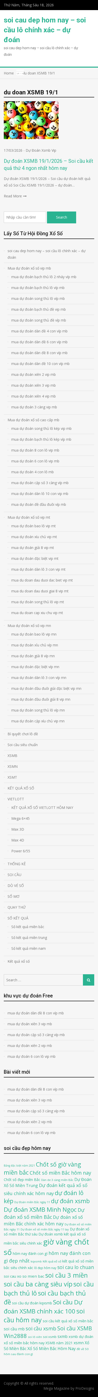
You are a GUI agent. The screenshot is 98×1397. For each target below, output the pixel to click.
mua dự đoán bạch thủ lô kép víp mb (41, 439)
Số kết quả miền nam (28, 948)
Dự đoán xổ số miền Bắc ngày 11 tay (45, 1229)
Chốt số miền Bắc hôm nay (60, 1172)
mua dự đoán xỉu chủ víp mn (34, 645)
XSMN (13, 766)
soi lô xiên (35, 1337)
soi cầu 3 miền (66, 1275)
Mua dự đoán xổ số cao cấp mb (33, 419)
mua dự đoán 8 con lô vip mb (35, 450)
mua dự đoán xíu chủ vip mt (34, 536)
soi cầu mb (14, 1329)
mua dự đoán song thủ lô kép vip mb (41, 428)
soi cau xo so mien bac (24, 1276)
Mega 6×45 (20, 818)
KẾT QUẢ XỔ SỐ (21, 788)
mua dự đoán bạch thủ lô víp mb (38, 287)
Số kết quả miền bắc (27, 926)
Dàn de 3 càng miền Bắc (57, 1180)
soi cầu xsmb (41, 1328)
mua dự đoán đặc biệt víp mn (35, 666)
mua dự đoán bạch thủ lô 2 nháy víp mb (43, 276)
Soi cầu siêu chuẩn (23, 744)
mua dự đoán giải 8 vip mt (32, 547)
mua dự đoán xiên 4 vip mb (33, 396)
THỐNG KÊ (17, 863)
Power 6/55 (20, 851)
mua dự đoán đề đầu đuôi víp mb (38, 504)
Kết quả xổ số (19, 961)
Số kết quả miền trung (29, 937)
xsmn (79, 1343)
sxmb (63, 1336)
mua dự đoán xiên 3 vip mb (33, 385)
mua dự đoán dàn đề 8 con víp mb (39, 352)
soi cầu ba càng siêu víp (38, 1284)
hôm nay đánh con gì (30, 1253)
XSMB (12, 755)
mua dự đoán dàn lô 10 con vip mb (39, 493)
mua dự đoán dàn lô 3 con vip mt (38, 569)
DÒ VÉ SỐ (16, 885)
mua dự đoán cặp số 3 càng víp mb (40, 482)
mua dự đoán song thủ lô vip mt (37, 601)
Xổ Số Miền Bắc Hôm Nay (51, 1348)
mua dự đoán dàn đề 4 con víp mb (39, 331)
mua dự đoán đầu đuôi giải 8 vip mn (40, 699)
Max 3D (17, 829)
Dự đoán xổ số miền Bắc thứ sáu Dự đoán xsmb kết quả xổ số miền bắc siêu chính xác (46, 1236)
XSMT (12, 777)
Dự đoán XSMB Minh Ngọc (40, 1209)
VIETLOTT (16, 799)
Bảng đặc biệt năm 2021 (19, 1165)
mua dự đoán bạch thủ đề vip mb (38, 309)
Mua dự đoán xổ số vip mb (29, 268)
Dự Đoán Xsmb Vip (41, 150)
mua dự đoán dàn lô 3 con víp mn (38, 677)
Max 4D (17, 840)
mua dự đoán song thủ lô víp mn (38, 710)
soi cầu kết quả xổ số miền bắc (68, 1321)
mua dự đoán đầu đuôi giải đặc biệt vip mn (46, 688)
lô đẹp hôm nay (45, 1268)
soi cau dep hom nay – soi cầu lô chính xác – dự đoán (45, 30)
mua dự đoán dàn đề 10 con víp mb (40, 363)
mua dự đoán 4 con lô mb (32, 471)
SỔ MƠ (13, 896)
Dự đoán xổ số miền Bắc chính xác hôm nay (43, 1220)
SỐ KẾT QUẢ (18, 918)
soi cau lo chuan (75, 1267)
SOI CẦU (14, 874)
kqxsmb (36, 1261)
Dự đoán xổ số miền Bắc (44, 1213)
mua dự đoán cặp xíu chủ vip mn (38, 721)
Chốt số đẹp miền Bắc (22, 1179)
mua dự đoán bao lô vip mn (34, 634)
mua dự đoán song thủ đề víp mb (38, 320)
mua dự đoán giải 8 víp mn (33, 655)
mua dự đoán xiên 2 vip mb (33, 374)
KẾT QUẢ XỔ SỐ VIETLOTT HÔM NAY (42, 807)
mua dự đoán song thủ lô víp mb (38, 298)
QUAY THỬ (17, 907)
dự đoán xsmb (70, 1201)
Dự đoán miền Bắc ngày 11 (32, 1202)
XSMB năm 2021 (59, 1342)
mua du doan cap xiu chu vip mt (37, 612)
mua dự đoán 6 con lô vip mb (35, 461)
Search (61, 217)
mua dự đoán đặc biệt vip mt (35, 558)
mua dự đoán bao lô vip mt (33, 525)
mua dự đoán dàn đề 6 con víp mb (39, 341)
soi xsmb (50, 1336)
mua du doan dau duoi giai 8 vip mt (40, 591)
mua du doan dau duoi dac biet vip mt (42, 580)
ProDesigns (84, 1388)
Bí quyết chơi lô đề (23, 733)
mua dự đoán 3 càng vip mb (34, 407)
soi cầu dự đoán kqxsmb (32, 1303)
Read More (13, 196)
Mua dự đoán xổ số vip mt (29, 517)
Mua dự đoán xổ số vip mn (29, 625)
